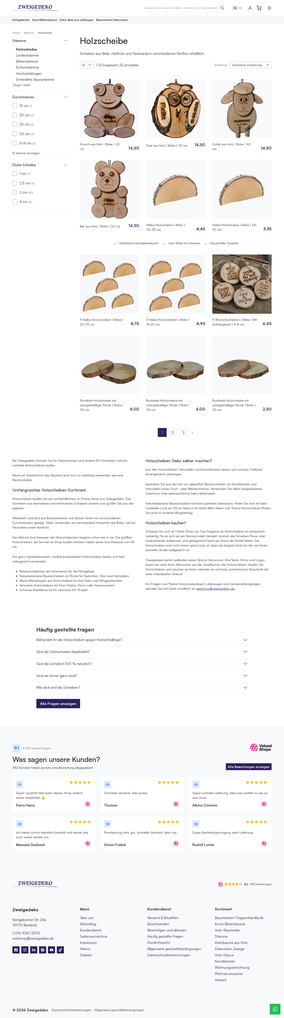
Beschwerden (158, 924)
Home (16, 32)
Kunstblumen (225, 961)
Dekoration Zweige (230, 949)
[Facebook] (16, 949)
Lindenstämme (27, 55)
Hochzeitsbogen (29, 73)
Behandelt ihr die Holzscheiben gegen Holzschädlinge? (79, 639)
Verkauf (220, 980)
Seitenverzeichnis (93, 936)
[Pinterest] (42, 949)
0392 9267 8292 (26, 933)
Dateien (86, 955)
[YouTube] (51, 949)
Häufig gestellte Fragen (165, 936)
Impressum (88, 942)
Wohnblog (88, 924)
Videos (85, 949)
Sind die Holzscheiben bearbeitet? (63, 651)
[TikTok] (60, 949)
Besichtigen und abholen (166, 930)
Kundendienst (90, 930)
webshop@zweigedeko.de (215, 588)
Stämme (29, 32)
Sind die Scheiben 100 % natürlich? (64, 663)
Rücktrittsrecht (158, 942)
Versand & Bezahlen (162, 917)
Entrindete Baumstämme (35, 79)
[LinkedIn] (33, 949)
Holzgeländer (21, 20)
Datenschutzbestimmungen (168, 955)
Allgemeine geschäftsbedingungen (174, 949)
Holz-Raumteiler (227, 930)
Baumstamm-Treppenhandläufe (239, 917)
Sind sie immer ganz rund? (56, 675)
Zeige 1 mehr (21, 85)
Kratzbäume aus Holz (231, 942)
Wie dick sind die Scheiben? (58, 687)
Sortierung (221, 65)
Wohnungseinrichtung (232, 967)
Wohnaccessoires (229, 973)
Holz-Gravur (224, 955)
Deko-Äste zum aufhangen (77, 20)
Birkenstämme (27, 61)
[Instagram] (24, 949)
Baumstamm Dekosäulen (112, 20)
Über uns (87, 917)
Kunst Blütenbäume (44, 20)
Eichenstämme (27, 67)
